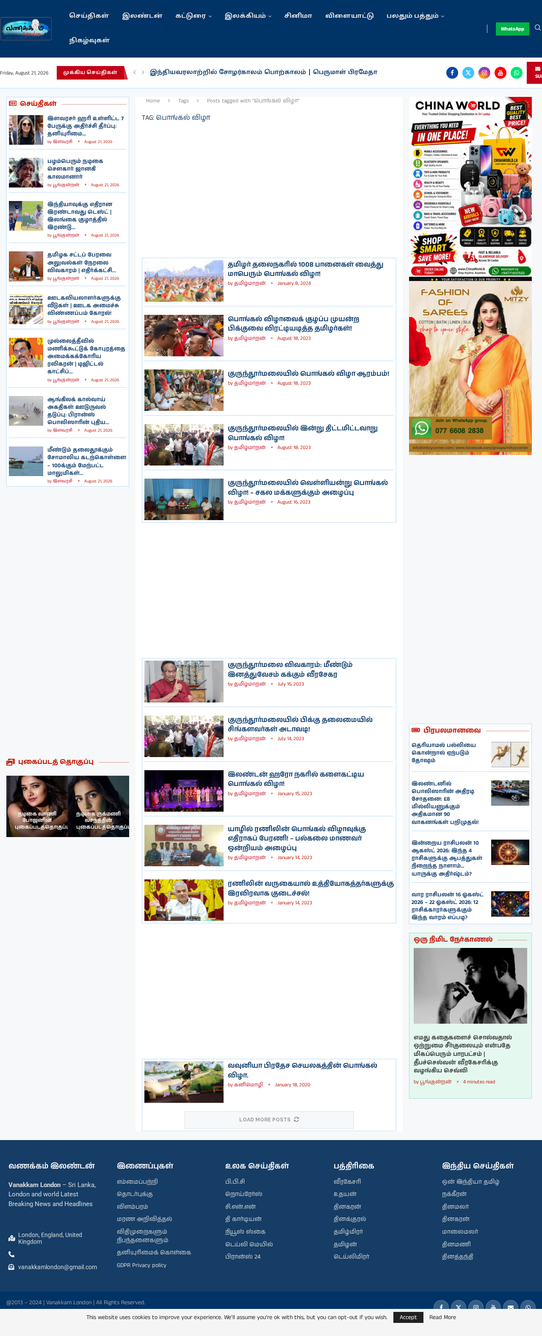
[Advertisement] (67, 622)
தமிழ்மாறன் (249, 283)
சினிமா (298, 16)
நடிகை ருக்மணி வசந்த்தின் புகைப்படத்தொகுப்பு (103, 820)
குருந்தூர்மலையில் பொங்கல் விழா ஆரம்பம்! (308, 374)
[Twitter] (468, 73)
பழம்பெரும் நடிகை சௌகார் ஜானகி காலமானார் (75, 169)
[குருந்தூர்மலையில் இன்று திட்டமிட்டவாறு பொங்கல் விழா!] (184, 445)
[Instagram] (484, 73)
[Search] (538, 29)
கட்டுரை (190, 16)
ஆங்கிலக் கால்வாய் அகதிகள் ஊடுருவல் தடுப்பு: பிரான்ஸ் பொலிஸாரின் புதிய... (78, 411)
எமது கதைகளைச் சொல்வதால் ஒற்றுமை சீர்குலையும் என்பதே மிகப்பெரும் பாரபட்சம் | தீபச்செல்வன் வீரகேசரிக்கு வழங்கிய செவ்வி (463, 1054)
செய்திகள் (89, 16)
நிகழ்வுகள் (89, 41)
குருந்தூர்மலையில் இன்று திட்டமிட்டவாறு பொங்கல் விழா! (303, 433)
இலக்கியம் (245, 16)
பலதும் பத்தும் (413, 16)
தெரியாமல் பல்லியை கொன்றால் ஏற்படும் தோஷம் (444, 753)
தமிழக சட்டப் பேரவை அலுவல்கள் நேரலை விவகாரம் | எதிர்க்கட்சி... (81, 262)
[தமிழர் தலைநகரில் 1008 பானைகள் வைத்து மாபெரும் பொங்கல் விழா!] (184, 281)
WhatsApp (512, 29)
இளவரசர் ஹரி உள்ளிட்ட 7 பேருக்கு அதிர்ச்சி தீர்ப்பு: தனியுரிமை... (85, 126)
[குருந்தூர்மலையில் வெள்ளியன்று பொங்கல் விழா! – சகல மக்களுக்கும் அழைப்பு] (184, 499)
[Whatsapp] (517, 73)
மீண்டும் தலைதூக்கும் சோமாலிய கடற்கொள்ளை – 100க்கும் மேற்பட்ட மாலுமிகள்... (86, 461)
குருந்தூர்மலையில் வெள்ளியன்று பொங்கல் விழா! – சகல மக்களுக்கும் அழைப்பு (308, 487)
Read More (442, 1317)
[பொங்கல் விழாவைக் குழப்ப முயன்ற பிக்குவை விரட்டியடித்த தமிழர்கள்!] (184, 335)
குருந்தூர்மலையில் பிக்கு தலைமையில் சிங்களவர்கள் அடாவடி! (300, 724)
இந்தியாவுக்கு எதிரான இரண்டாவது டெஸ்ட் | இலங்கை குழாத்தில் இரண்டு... (79, 216)
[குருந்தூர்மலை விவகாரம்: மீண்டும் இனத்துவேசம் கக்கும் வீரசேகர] (184, 681)
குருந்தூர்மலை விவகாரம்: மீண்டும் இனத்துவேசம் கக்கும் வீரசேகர (290, 669)
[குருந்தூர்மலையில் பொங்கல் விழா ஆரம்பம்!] (184, 390)
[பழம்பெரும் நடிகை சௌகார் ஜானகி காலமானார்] (26, 172)
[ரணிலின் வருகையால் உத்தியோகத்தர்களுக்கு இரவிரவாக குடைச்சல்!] (184, 900)
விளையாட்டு (349, 16)
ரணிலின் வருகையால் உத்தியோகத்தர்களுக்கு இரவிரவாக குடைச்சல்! (311, 888)
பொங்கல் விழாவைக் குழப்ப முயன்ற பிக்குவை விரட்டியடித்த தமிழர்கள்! (293, 323)
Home (153, 101)
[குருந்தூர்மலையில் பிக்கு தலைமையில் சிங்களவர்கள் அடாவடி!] (184, 736)
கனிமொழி (248, 1084)
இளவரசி (62, 142)
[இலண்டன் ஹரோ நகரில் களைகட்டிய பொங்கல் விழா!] (184, 791)
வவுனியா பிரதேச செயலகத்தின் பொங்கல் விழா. (302, 1070)
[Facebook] (452, 73)
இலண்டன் (142, 16)
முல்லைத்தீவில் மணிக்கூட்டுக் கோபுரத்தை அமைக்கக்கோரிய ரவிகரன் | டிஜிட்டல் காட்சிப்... (86, 356)
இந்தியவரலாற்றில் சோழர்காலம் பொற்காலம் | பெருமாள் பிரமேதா (263, 72)
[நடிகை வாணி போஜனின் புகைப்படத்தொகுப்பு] (37, 806)
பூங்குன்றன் (66, 185)
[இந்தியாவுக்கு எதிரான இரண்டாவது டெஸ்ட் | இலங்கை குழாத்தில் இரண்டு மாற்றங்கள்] (26, 216)
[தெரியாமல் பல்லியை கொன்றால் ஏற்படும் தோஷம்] (510, 754)
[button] (134, 73)
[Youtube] (500, 73)
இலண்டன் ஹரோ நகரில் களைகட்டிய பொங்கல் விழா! (296, 779)
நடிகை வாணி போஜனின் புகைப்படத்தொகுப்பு (42, 820)
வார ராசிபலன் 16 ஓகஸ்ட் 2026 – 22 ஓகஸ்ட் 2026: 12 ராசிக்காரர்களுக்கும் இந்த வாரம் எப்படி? (448, 906)
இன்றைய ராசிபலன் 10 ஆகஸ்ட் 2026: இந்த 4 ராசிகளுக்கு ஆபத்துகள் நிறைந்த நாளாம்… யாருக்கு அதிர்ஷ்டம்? (447, 858)
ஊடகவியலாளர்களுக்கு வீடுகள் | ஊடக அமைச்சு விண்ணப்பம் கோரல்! (84, 305)
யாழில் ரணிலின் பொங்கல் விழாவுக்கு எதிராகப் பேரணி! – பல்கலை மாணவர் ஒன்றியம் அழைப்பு (297, 838)
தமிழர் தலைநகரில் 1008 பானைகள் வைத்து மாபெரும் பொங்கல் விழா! (306, 269)
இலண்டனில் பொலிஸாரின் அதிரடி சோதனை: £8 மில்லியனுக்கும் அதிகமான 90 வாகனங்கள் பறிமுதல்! (445, 803)
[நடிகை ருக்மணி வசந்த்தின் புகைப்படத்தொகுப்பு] (98, 806)
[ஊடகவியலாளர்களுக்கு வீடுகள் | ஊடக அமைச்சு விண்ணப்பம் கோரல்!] (26, 309)
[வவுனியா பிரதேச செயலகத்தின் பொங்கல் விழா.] (184, 1082)
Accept (408, 1317)
